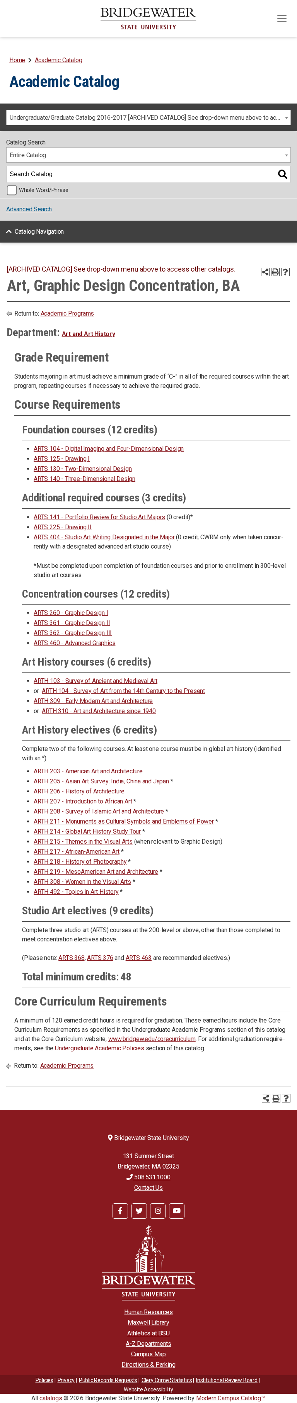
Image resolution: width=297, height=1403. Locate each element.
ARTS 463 (139, 957)
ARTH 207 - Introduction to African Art (83, 801)
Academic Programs (67, 313)
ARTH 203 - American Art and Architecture (88, 771)
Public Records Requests (108, 1380)
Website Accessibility (148, 1389)
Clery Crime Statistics (167, 1380)
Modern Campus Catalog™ (230, 1398)
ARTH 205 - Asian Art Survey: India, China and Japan (101, 781)
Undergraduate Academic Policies (99, 1048)
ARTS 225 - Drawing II (63, 527)
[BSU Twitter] (139, 1211)
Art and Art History (88, 334)
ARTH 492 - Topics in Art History (76, 891)
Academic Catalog (58, 60)
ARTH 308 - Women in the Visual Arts (82, 881)
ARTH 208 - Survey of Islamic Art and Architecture (99, 811)
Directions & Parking (148, 1364)
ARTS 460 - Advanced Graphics (74, 643)
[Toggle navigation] (282, 18)
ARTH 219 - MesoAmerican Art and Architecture (96, 871)
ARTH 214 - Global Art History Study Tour (87, 831)
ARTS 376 (100, 957)
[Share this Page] (265, 272)
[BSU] (148, 18)
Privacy (66, 1380)
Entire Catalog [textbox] (28, 155)
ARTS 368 (71, 957)
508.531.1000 (151, 1177)
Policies (44, 1380)
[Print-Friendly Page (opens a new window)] (275, 272)
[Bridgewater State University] (148, 1263)
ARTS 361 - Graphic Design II (72, 623)
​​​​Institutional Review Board (227, 1380)
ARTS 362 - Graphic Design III (73, 633)
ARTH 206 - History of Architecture (79, 791)
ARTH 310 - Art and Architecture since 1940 (99, 711)
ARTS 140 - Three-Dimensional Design (84, 478)
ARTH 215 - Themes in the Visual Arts (83, 841)
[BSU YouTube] (176, 1211)
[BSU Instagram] (158, 1211)
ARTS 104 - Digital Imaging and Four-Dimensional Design (109, 448)
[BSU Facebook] (120, 1211)
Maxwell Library (148, 1322)
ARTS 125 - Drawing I (62, 458)
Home (17, 60)
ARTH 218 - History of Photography (80, 861)
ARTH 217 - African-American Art (76, 851)
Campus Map (148, 1354)
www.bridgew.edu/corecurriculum (152, 1039)
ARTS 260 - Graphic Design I (71, 613)
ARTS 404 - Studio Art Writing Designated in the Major (104, 537)
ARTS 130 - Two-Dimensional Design (82, 468)
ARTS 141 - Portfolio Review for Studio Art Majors (99, 517)
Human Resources (148, 1312)
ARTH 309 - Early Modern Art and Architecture (93, 701)
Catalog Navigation (39, 231)
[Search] (283, 174)
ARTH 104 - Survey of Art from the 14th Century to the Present (123, 691)
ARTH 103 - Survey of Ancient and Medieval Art (95, 681)
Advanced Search (29, 209)
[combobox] (148, 117)
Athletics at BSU (148, 1333)
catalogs (50, 1398)
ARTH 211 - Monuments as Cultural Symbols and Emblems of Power (124, 821)
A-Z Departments (148, 1343)
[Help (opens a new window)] (285, 272)
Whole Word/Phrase (43, 190)
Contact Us (148, 1187)
